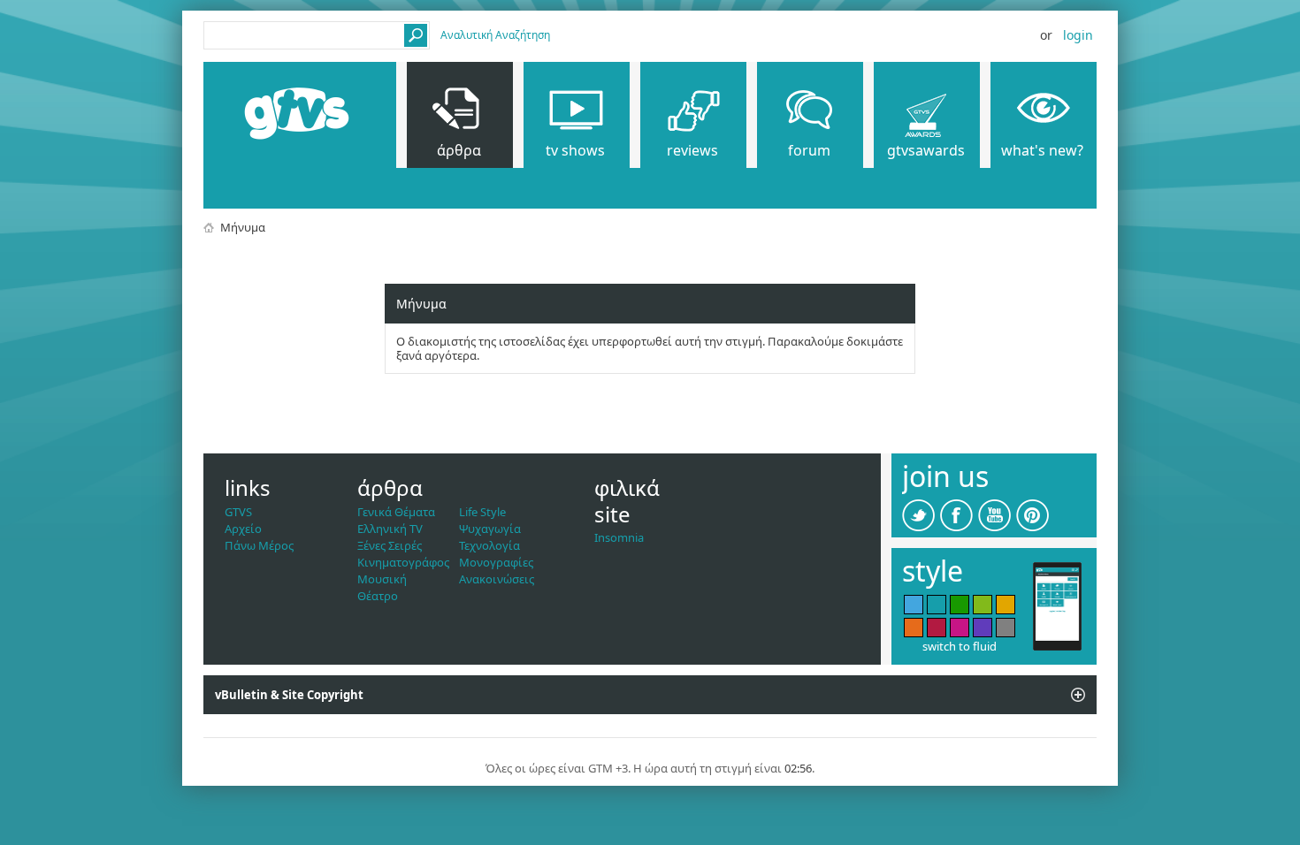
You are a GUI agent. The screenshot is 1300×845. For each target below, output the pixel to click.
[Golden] (1005, 604)
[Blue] (913, 604)
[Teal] (936, 604)
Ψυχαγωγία (490, 529)
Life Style (482, 512)
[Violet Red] (959, 627)
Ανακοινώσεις (496, 579)
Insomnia (619, 537)
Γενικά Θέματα (396, 512)
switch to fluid (959, 646)
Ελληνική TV (390, 529)
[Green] (959, 604)
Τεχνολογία (489, 545)
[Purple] (982, 627)
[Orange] (913, 627)
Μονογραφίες (496, 562)
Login (1078, 35)
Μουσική (382, 579)
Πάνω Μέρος (259, 545)
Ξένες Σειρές (389, 545)
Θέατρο (377, 596)
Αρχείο (243, 529)
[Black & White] (1005, 627)
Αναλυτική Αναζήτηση (495, 34)
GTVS (238, 512)
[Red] (936, 627)
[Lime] (982, 604)
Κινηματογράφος (403, 562)
